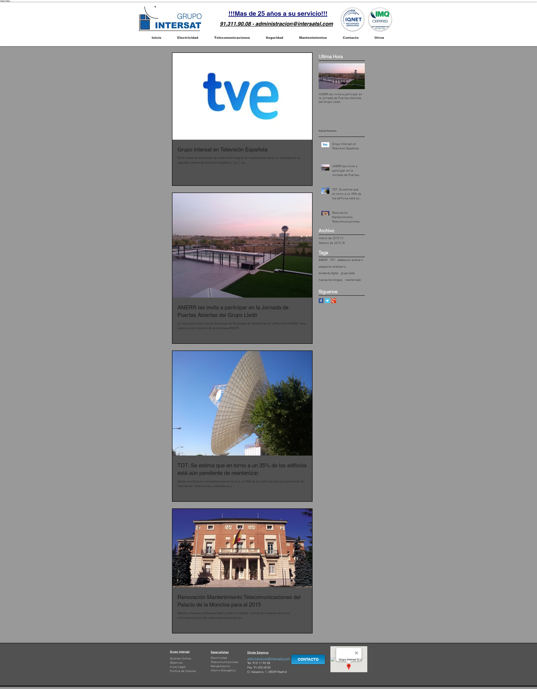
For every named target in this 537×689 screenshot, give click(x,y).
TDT (332, 260)
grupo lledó (348, 273)
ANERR (323, 260)
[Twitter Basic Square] (327, 300)
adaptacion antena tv (350, 260)
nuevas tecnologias (331, 280)
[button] (156, 37)
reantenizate (353, 280)
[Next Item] (358, 76)
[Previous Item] (325, 76)
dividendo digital (328, 273)
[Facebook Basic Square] (321, 300)
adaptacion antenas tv (332, 267)
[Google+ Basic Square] (333, 300)
